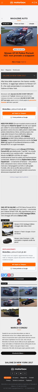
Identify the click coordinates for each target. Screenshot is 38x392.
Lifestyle (31, 24)
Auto (2, 70)
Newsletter (7, 377)
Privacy (8, 380)
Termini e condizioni (18, 380)
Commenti (20, 279)
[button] (12, 373)
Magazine (8, 70)
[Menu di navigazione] (2, 2)
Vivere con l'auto (19, 24)
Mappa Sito (23, 377)
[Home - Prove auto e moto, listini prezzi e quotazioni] (18, 2)
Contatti (31, 377)
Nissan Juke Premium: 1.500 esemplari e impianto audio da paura (24, 240)
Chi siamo (15, 377)
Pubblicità (29, 380)
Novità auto (6, 24)
